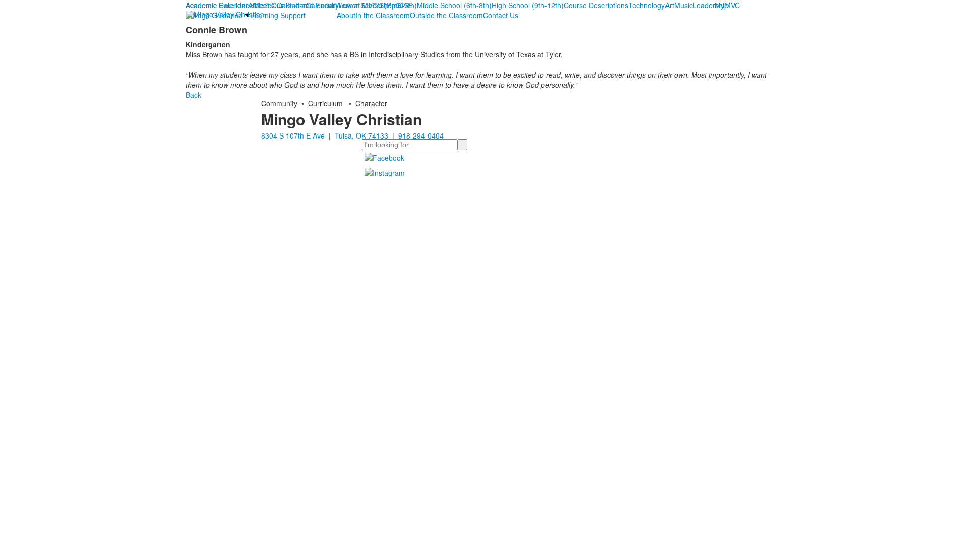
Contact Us (500, 15)
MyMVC (727, 5)
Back (193, 95)
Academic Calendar (217, 5)
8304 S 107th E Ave (293, 135)
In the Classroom (382, 15)
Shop (387, 5)
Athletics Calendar (277, 5)
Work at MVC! (357, 5)
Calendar (320, 5)
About (346, 15)
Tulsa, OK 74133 (361, 135)
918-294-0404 (421, 135)
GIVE (404, 5)
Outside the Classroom (446, 15)
